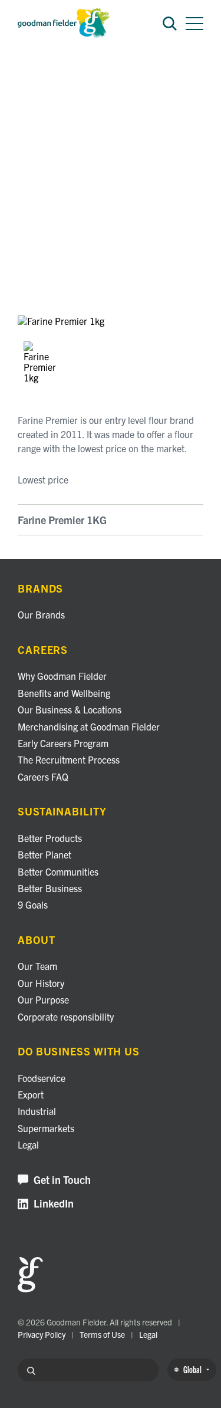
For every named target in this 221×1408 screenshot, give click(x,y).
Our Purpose (43, 999)
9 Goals (33, 904)
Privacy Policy (41, 1334)
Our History (41, 983)
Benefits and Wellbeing (64, 692)
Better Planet (44, 854)
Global (192, 1369)
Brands (30, 76)
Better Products (50, 838)
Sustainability (62, 811)
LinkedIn (54, 1204)
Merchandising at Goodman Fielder (89, 726)
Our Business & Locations (69, 709)
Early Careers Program (63, 743)
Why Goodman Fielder (62, 675)
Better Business (50, 888)
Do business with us (79, 1051)
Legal (28, 1144)
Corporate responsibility (66, 1016)
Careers (43, 650)
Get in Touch (62, 1180)
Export (31, 1094)
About (36, 940)
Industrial (37, 1111)
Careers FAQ (43, 776)
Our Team (37, 965)
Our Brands (41, 614)
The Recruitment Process (69, 759)
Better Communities (58, 871)
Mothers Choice (81, 76)
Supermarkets (46, 1128)
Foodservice (41, 1078)
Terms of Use (102, 1334)
